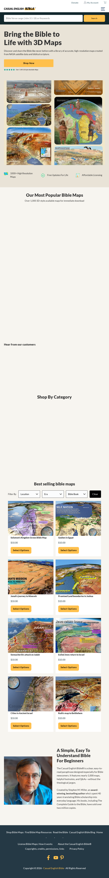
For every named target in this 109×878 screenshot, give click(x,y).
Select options (21, 550)
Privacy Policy (77, 848)
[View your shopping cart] (105, 2)
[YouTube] (52, 857)
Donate (74, 2)
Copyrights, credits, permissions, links (44, 848)
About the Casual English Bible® (74, 843)
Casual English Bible (53, 868)
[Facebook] (45, 857)
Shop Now (28, 63)
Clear (95, 494)
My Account (92, 2)
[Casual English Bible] (20, 8)
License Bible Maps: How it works (35, 843)
